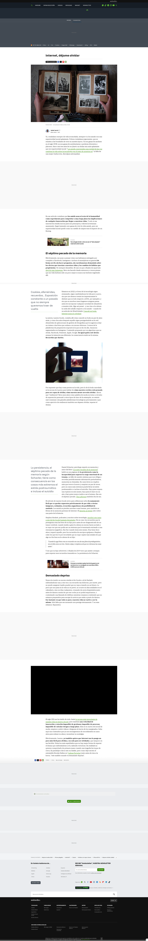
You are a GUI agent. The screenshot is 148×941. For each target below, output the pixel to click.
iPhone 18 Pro (97, 857)
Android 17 (67, 857)
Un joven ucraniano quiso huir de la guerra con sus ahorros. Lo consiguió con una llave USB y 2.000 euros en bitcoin (85, 565)
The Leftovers (81, 497)
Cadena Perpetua (74, 753)
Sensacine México (61, 927)
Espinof (58, 909)
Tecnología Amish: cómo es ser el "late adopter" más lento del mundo (85, 243)
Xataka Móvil (34, 909)
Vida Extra (46, 909)
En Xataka (73, 240)
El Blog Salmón (110, 907)
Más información (85, 939)
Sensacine (59, 907)
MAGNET (77, 5)
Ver (75, 801)
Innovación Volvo (76, 20)
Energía (48, 871)
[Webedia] (113, 1)
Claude (74, 857)
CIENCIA (60, 5)
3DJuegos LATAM (48, 927)
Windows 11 (64, 876)
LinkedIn (106, 882)
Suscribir (100, 869)
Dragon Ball (64, 45)
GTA (91, 45)
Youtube (113, 5)
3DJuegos (46, 907)
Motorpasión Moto (86, 909)
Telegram (108, 5)
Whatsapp (71, 45)
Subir (112, 900)
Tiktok (105, 5)
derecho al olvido (85, 511)
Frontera (57, 45)
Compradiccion (98, 912)
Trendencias (97, 907)
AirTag (86, 45)
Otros (52, 760)
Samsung (48, 873)
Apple (32, 873)
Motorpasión (85, 907)
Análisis (48, 868)
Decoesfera (97, 909)
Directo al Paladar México (73, 927)
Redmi (95, 45)
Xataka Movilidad (65, 871)
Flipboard (63, 62)
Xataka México (34, 927)
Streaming (34, 868)
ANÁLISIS (37, 5)
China (44, 45)
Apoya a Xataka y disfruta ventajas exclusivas (101, 887)
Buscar (114, 894)
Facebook (58, 62)
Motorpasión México (85, 927)
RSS (100, 882)
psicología (59, 760)
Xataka (33, 907)
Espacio (63, 868)
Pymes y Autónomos (110, 910)
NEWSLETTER (87, 5)
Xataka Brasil (34, 929)
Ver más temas (36, 882)
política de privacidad (96, 873)
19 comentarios (52, 62)
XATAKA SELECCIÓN (49, 5)
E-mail (66, 62)
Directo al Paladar (73, 907)
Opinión (67, 760)
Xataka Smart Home (34, 914)
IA (48, 45)
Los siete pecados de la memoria (85, 470)
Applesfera (33, 912)
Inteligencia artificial (66, 873)
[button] (55, 130)
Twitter (116, 5)
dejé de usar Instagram (54, 270)
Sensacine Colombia (59, 929)
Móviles (33, 871)
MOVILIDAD (69, 5)
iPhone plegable (59, 857)
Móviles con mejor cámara (84, 857)
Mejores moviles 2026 (47, 857)
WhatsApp (103, 5)
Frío (52, 45)
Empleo (48, 876)
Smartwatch (80, 45)
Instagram (111, 5)
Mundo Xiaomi (34, 917)
